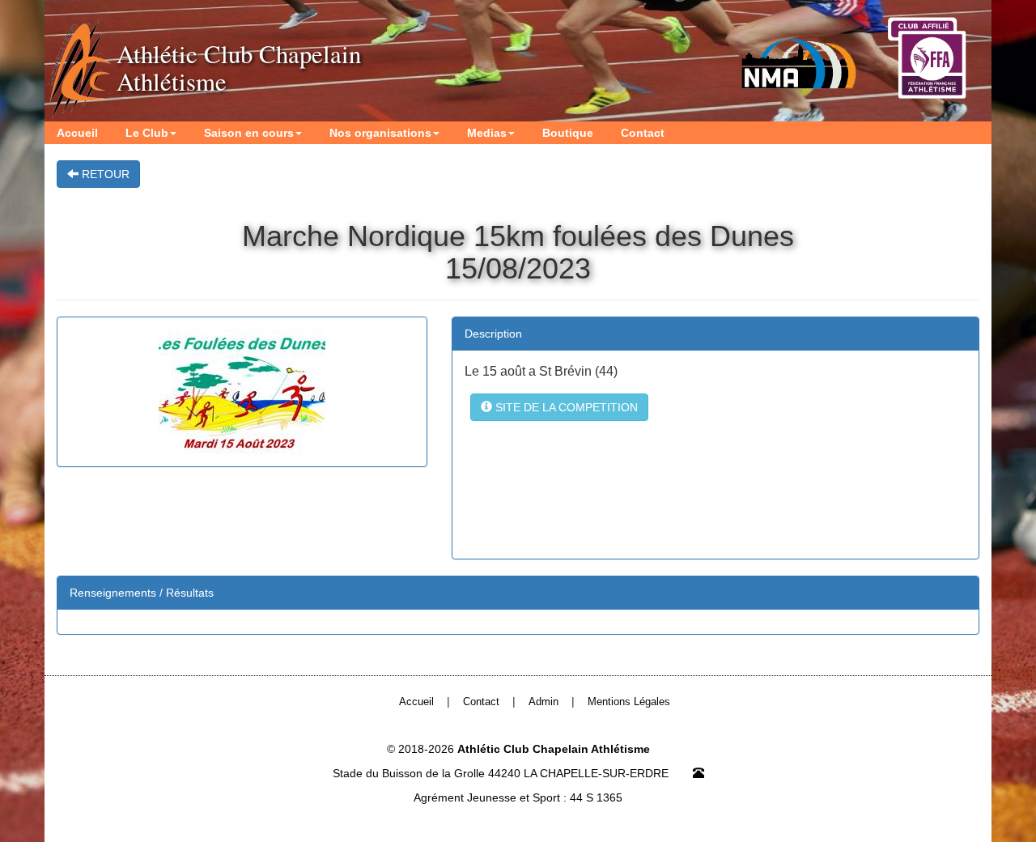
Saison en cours (249, 132)
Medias (487, 132)
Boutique (567, 132)
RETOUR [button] (104, 174)
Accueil (77, 132)
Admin (543, 702)
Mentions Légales (629, 702)
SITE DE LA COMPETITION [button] (565, 407)
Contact (642, 132)
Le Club (146, 132)
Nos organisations (380, 132)
